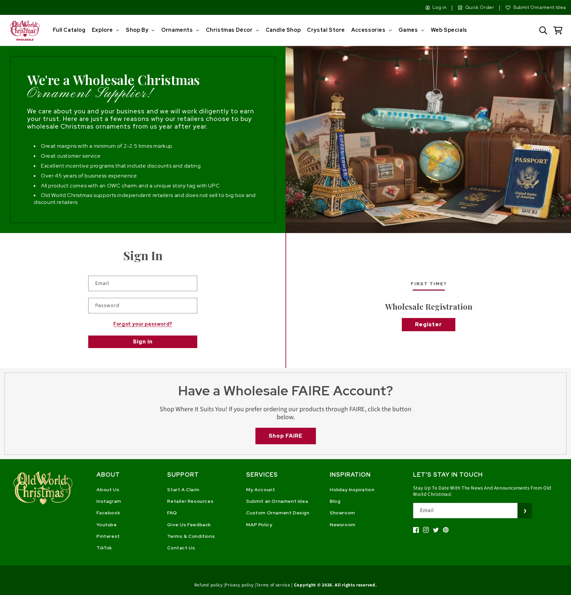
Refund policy (208, 585)
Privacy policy (239, 585)
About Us (107, 490)
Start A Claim (183, 490)
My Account (260, 490)
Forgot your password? (142, 324)
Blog (335, 501)
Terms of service (273, 585)
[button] (105, 30)
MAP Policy (259, 525)
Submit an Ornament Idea (277, 501)
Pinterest (108, 536)
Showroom (342, 513)
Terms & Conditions (191, 536)
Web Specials (449, 29)
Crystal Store (326, 29)
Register (428, 324)
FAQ (172, 513)
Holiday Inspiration (352, 490)
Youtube (106, 525)
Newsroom (343, 525)
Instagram (108, 501)
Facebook (108, 513)
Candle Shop (283, 29)
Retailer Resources (190, 501)
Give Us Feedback (189, 525)
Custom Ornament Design (277, 513)
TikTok (104, 548)
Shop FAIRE (286, 435)
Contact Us (181, 548)
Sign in (143, 341)
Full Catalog (69, 29)
